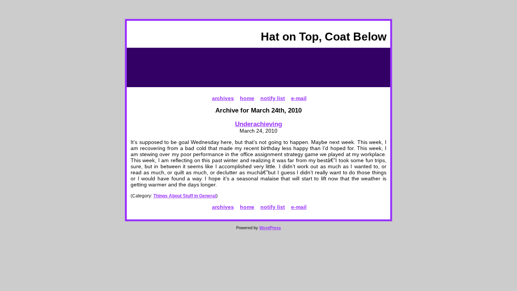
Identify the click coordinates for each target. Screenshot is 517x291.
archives (223, 98)
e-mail (299, 98)
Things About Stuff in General (184, 196)
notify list (272, 98)
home (247, 98)
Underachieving (258, 124)
